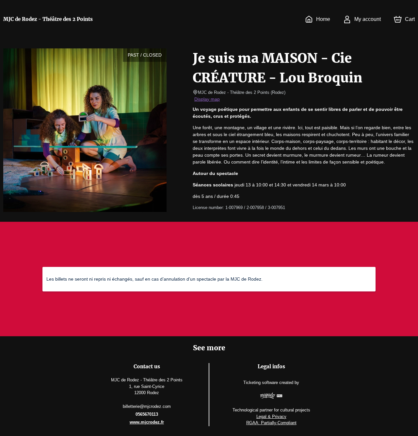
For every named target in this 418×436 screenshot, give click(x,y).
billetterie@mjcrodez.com (147, 406)
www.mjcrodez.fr (147, 422)
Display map (207, 99)
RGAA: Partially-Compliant (271, 422)
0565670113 (147, 414)
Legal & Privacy (271, 416)
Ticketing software (260, 382)
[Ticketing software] (271, 396)
